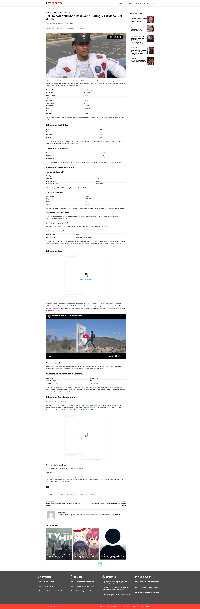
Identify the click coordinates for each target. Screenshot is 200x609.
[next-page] (49, 562)
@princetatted (91, 407)
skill (59, 310)
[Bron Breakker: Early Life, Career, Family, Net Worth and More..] (150, 61)
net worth (60, 486)
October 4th (87, 100)
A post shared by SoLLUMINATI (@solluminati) (86, 300)
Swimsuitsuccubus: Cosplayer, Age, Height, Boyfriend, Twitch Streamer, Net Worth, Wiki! (113, 556)
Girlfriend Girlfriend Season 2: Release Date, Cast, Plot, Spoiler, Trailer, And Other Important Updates (86, 556)
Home (47, 9)
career (54, 486)
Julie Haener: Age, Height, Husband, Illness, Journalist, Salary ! (116, 595)
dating (78, 246)
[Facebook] (48, 606)
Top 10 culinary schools (46, 581)
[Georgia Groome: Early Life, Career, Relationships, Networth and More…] (150, 19)
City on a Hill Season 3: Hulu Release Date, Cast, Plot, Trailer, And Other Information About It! (59, 556)
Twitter (56, 401)
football (60, 162)
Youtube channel (97, 83)
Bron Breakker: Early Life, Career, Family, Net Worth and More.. (138, 62)
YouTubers (77, 81)
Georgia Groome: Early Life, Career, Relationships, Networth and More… (139, 20)
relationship (65, 486)
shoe (105, 208)
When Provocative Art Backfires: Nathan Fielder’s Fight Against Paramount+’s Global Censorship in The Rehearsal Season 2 (139, 40)
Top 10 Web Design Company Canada (50, 591)
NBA (79, 477)
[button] (153, 3)
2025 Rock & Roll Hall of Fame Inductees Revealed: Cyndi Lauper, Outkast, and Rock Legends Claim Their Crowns (139, 51)
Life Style (67, 12)
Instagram (49, 401)
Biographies (52, 9)
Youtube (63, 401)
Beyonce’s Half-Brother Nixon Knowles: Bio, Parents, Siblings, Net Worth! (115, 589)
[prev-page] (47, 562)
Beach (69, 306)
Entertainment (58, 12)
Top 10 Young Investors (46, 586)
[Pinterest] (54, 606)
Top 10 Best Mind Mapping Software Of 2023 (147, 582)
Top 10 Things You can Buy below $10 (83, 581)
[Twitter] (57, 606)
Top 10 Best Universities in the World (82, 586)
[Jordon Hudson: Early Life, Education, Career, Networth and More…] (150, 28)
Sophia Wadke (53, 23)
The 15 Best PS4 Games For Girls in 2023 (147, 593)
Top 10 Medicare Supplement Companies (84, 591)
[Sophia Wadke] (47, 23)
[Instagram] (51, 606)
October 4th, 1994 (89, 95)
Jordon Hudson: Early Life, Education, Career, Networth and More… (138, 29)
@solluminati (97, 405)
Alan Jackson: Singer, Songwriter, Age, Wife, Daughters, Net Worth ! (115, 582)
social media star (94, 241)
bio (50, 486)
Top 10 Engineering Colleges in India (146, 588)
